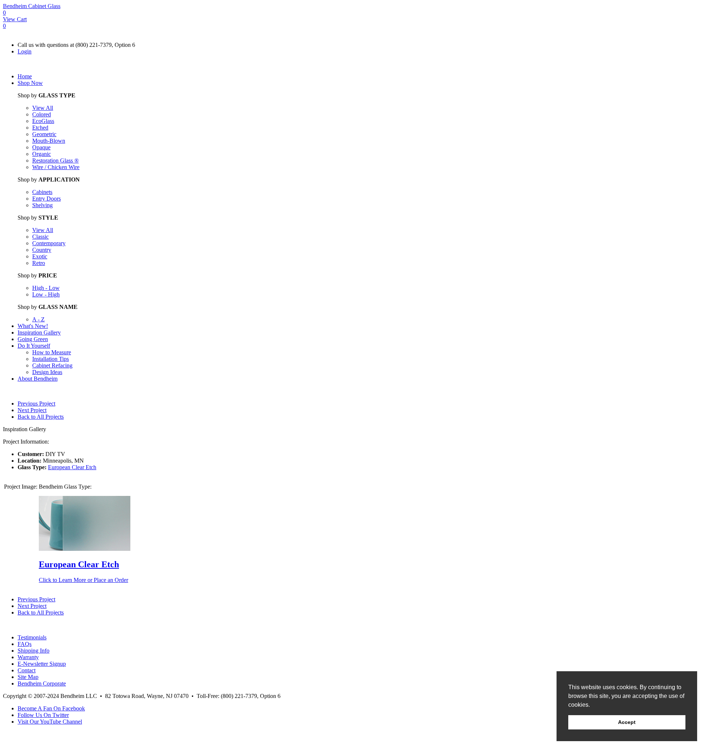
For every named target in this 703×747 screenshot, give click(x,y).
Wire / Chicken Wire (55, 167)
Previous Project (36, 403)
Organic (41, 154)
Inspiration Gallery (39, 332)
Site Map (28, 677)
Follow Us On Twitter (43, 715)
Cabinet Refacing (52, 365)
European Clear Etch (72, 467)
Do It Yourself (34, 346)
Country (41, 250)
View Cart (15, 19)
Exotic (39, 256)
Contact (27, 670)
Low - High (46, 294)
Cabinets (42, 192)
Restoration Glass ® (55, 160)
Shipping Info (33, 650)
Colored (41, 114)
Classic (40, 237)
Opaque (41, 147)
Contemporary (49, 243)
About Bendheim (37, 379)
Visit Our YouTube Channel (50, 721)
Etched (40, 127)
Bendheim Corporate (42, 683)
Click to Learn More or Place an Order (83, 580)
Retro (38, 263)
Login (24, 51)
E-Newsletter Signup (42, 664)
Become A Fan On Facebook (51, 708)
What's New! (33, 326)
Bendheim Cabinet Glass (31, 6)
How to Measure (51, 352)
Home (25, 76)
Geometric (44, 134)
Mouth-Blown (48, 141)
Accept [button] (627, 722)
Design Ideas (47, 372)
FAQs (24, 644)
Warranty (28, 657)
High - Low (46, 288)
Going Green (33, 339)
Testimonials (32, 637)
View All (42, 108)
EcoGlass (43, 121)
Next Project (32, 410)
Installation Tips (50, 359)
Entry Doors (46, 198)
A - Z (38, 319)
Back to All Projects (41, 417)
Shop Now (30, 83)
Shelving (42, 205)
